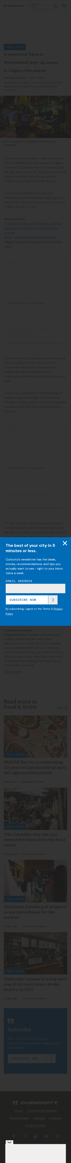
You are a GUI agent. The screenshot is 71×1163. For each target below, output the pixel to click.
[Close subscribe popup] (65, 543)
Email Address (19, 581)
